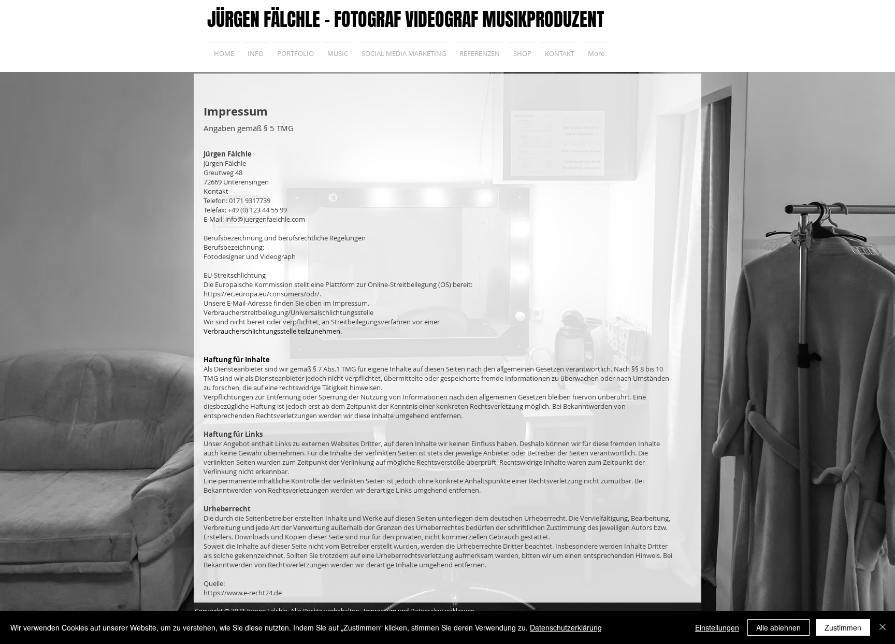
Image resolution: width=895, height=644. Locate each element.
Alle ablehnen (778, 627)
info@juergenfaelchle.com (265, 219)
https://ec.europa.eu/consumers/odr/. (262, 293)
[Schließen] (882, 627)
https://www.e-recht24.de (243, 592)
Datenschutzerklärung (566, 627)
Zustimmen (843, 627)
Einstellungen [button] (717, 627)
